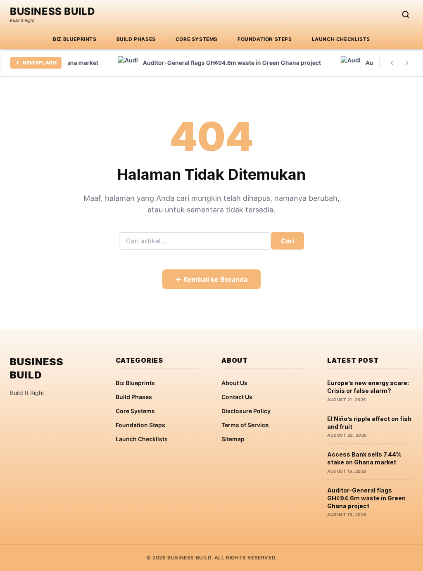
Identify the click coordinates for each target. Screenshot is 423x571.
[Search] (405, 14)
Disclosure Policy (246, 410)
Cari (287, 241)
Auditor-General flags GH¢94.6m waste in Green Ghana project (366, 498)
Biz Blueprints (74, 39)
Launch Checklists (341, 39)
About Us (234, 382)
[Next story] (407, 63)
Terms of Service (245, 424)
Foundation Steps (265, 39)
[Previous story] (392, 63)
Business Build (52, 12)
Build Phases (136, 39)
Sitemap (233, 439)
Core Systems (197, 39)
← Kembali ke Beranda (211, 279)
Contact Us (236, 396)
